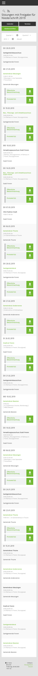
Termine (27, 24)
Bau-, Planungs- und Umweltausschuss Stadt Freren (17, 174)
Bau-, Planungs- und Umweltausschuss (17, 113)
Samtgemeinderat (9, 268)
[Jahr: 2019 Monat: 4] (12, 39)
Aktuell (19, 39)
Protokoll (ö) (11, 99)
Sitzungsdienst (28, 666)
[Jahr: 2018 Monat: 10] (17, 35)
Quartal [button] (9, 35)
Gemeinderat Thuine (10, 231)
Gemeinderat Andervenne (12, 306)
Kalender (10, 24)
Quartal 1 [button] (26, 35)
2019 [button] (5, 39)
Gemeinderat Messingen (12, 74)
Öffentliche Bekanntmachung (13, 91)
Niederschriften (10, 29)
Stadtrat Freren (8, 343)
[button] (29, 91)
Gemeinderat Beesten (11, 401)
